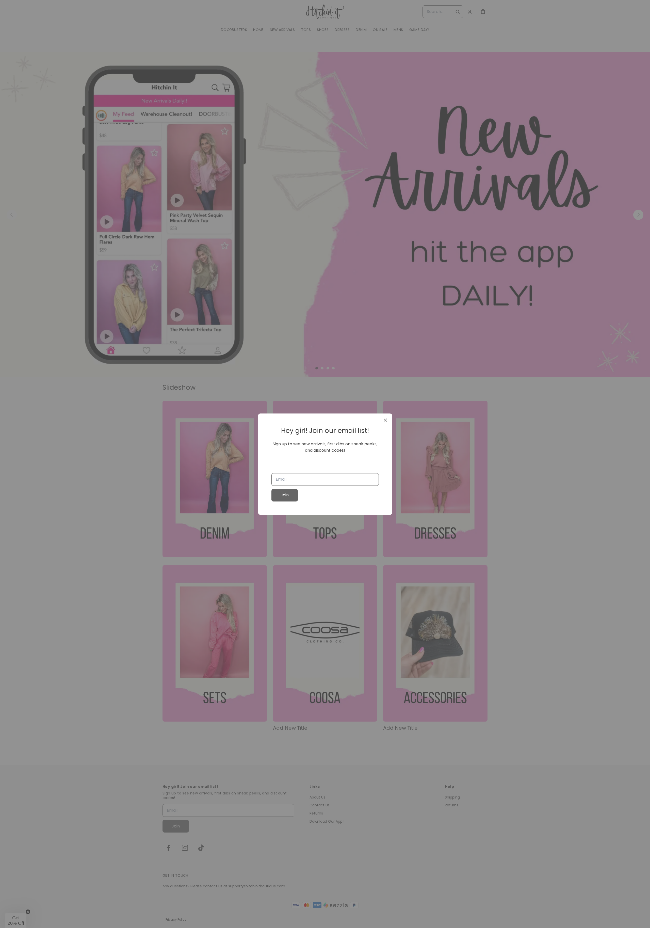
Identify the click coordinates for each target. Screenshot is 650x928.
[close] (385, 420)
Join (285, 495)
